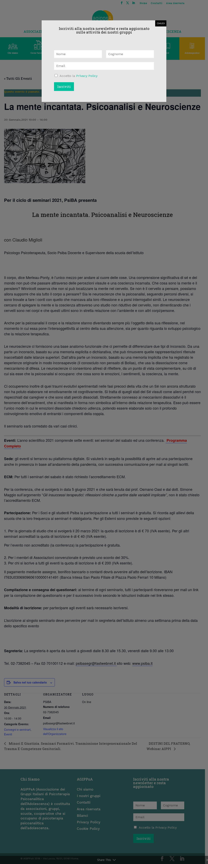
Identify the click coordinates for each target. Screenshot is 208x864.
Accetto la (79, 76)
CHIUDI (161, 23)
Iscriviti (64, 86)
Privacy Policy (87, 76)
